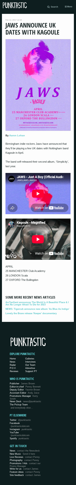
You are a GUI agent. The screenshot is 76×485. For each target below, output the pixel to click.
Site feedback (25, 475)
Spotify (19, 438)
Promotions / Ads (25, 464)
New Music (22, 454)
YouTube (20, 434)
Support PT (31, 371)
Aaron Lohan (17, 135)
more (69, 6)
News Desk (25, 401)
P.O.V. (13, 368)
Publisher (22, 383)
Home (13, 358)
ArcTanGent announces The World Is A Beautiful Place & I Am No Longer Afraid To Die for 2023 (37, 303)
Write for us (24, 468)
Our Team (30, 365)
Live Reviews (25, 457)
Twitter (20, 420)
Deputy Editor (25, 389)
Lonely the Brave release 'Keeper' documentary (31, 313)
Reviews (14, 371)
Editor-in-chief (25, 386)
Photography (24, 460)
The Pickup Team (19, 404)
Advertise (30, 368)
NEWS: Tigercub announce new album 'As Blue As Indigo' (37, 309)
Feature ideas (25, 472)
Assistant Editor (24, 393)
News (12, 361)
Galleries (29, 358)
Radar (13, 365)
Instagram (21, 429)
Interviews (30, 361)
